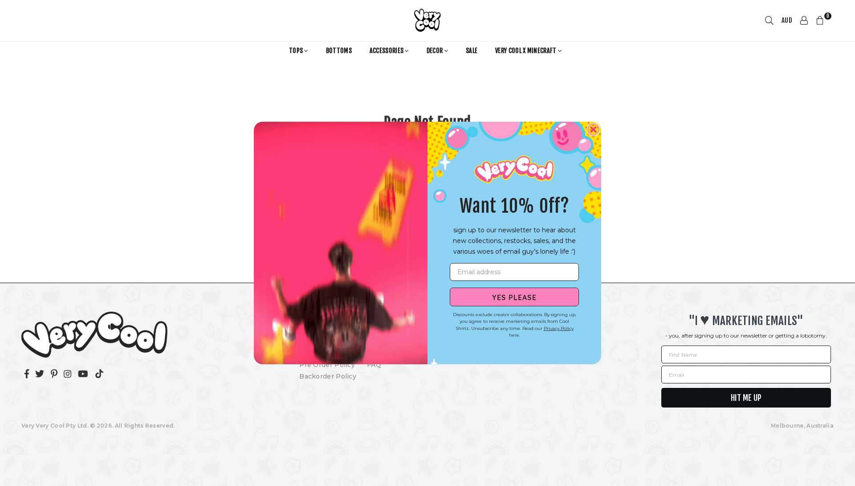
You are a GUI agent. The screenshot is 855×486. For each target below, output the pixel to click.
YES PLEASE (514, 297)
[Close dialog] (593, 129)
